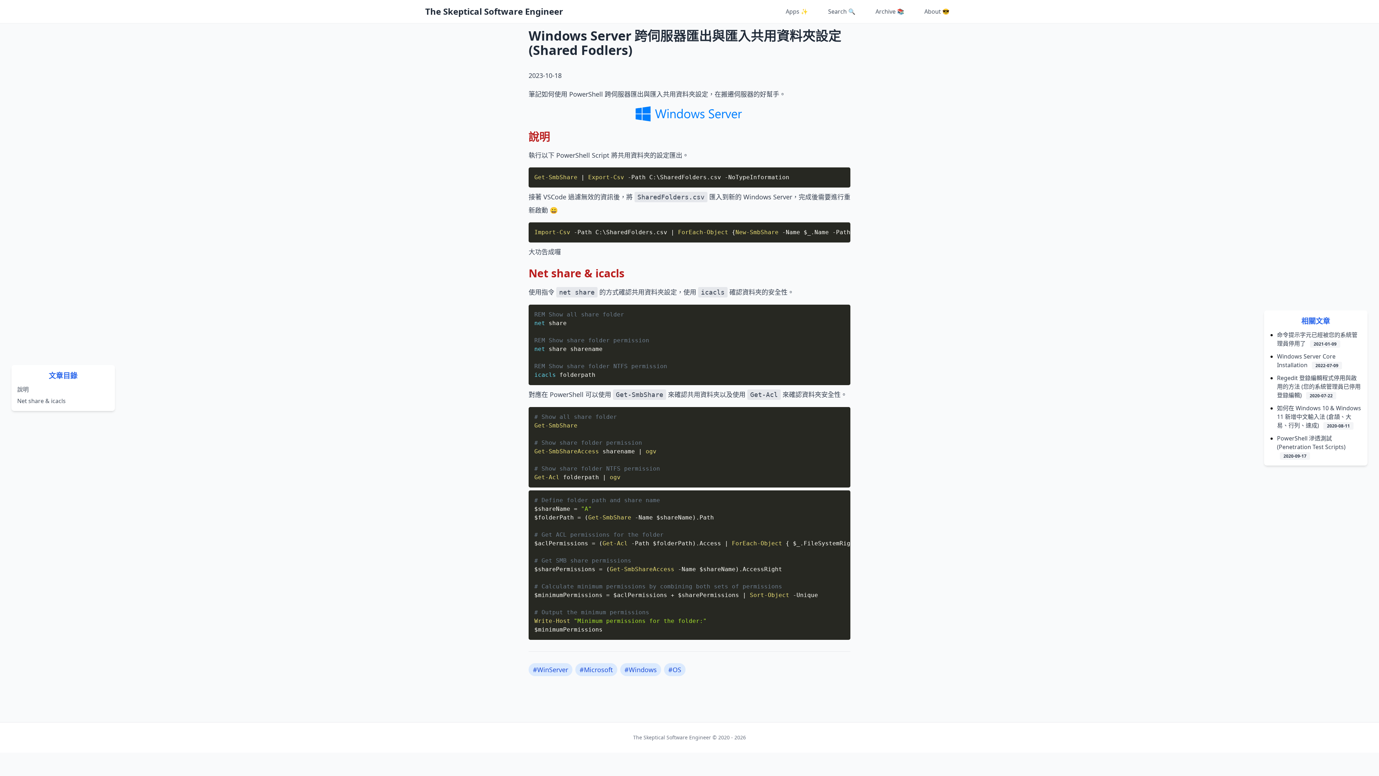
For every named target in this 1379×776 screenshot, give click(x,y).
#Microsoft (596, 669)
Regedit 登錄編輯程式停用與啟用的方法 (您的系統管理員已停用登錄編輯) (1319, 386)
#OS (674, 669)
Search (841, 11)
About (936, 11)
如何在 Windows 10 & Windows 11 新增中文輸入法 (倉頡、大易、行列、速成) (1319, 416)
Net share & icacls (41, 401)
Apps (797, 11)
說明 (23, 389)
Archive (890, 11)
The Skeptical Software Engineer (494, 11)
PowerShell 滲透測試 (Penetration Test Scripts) (1311, 446)
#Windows (641, 669)
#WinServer (550, 669)
